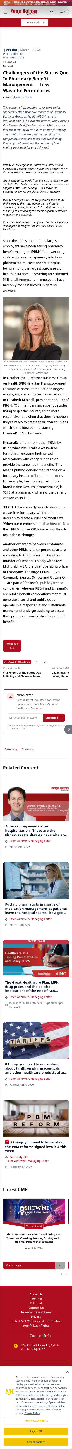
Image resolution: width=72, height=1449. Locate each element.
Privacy (36, 1317)
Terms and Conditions (36, 1312)
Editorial (36, 1303)
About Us (36, 1294)
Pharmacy (27, 749)
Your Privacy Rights (36, 1325)
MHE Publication (13, 53)
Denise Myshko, (19, 1157)
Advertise (36, 1299)
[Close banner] (67, 4)
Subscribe (52, 717)
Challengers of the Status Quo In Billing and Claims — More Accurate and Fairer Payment (22, 674)
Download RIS (12, 645)
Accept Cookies (36, 1442)
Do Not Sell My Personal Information (36, 1321)
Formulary (10, 749)
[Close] (68, 1372)
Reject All (36, 1431)
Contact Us (36, 1308)
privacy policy (18, 728)
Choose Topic (32, 22)
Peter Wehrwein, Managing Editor (30, 841)
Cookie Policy (32, 1413)
